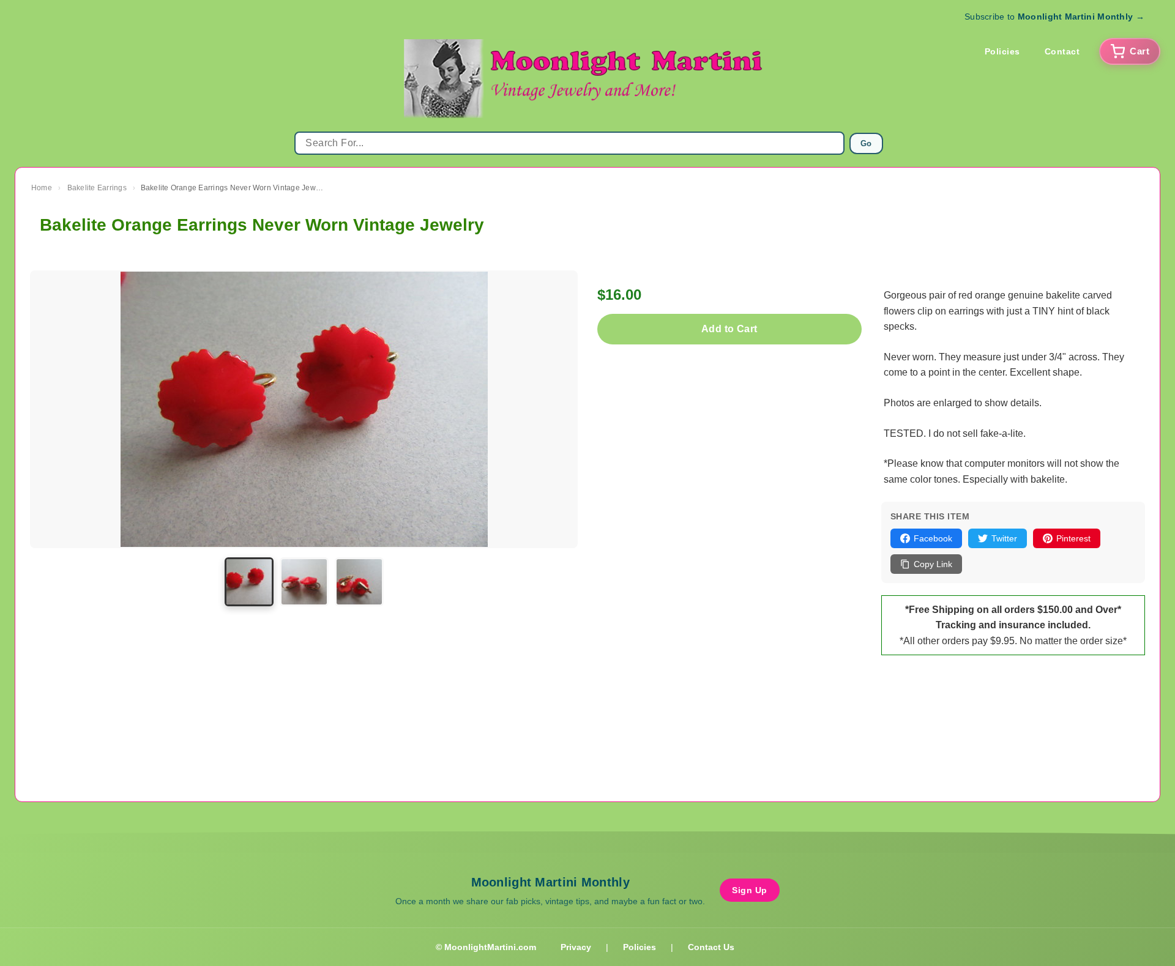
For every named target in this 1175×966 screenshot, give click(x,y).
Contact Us (711, 947)
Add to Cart (729, 329)
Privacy (576, 947)
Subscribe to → (1054, 16)
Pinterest (1073, 538)
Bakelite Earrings (97, 188)
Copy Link (933, 564)
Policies (1002, 51)
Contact (1062, 51)
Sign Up (749, 890)
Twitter (1004, 538)
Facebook (933, 538)
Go (866, 143)
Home (41, 188)
